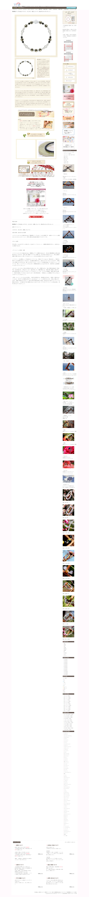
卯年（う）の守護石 (67, 699)
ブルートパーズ (66, 797)
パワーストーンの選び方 (67, 153)
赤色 (64, 689)
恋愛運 (65, 644)
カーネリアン (66, 758)
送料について (41, 892)
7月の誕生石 (66, 667)
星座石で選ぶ (60, 9)
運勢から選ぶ (66, 157)
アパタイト (65, 738)
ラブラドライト (66, 820)
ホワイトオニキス (66, 753)
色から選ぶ (65, 160)
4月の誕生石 (66, 663)
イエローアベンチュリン (67, 746)
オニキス (65, 752)
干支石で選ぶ (55, 9)
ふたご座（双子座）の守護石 (68, 717)
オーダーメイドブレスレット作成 (69, 152)
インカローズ (66, 749)
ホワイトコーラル (66, 793)
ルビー (65, 824)
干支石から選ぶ (66, 161)
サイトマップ (64, 892)
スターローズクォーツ (67, 831)
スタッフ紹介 (51, 892)
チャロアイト (66, 785)
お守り (65, 654)
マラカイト (65, 812)
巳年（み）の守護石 (67, 702)
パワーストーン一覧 (73, 9)
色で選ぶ (50, 9)
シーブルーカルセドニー (67, 772)
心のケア (65, 655)
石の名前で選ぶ (66, 9)
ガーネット (65, 757)
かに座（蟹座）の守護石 (67, 718)
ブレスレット (15, 9)
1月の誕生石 (66, 659)
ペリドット (65, 807)
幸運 (64, 643)
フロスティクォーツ (67, 804)
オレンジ (65, 686)
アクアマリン (66, 734)
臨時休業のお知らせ (58, 892)
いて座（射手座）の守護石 (68, 725)
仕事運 (65, 647)
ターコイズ (65, 781)
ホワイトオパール (66, 754)
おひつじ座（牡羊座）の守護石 (68, 714)
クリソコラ (65, 764)
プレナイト (65, 801)
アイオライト (66, 733)
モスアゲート (66, 815)
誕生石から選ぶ (66, 158)
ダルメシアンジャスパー (67, 784)
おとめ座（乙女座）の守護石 (68, 721)
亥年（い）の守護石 (67, 710)
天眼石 (65, 834)
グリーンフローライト (67, 803)
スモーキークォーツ (67, 777)
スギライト (65, 776)
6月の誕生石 (66, 666)
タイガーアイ (66, 783)
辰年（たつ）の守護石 (67, 701)
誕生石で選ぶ (46, 9)
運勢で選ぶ (40, 9)
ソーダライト (66, 780)
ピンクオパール (66, 792)
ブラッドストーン (66, 796)
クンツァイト (66, 766)
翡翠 (64, 773)
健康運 (65, 650)
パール (65, 789)
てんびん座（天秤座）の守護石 (68, 722)
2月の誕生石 (66, 660)
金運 (64, 646)
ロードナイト (66, 832)
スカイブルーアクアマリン (68, 735)
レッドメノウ (66, 828)
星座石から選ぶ (66, 162)
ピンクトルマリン (66, 788)
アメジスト (65, 742)
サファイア (65, 769)
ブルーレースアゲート (67, 800)
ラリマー (65, 822)
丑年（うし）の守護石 (67, 697)
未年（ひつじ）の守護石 (67, 705)
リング (36, 9)
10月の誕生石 (66, 671)
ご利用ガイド (46, 892)
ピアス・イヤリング (31, 9)
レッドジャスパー (66, 826)
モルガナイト (66, 816)
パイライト (65, 791)
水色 (64, 682)
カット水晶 (65, 835)
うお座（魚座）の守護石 (67, 729)
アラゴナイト (66, 745)
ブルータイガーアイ (67, 808)
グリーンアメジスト (67, 795)
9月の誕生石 (66, 670)
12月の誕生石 (66, 674)
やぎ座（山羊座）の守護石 (68, 726)
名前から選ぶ (66, 156)
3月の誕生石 (66, 662)
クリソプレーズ (66, 765)
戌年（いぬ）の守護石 (67, 709)
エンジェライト (66, 750)
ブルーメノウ (66, 799)
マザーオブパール (66, 811)
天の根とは (22, 7)
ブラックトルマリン (67, 787)
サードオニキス (66, 768)
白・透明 (65, 678)
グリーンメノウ (66, 762)
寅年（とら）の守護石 (67, 698)
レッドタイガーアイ (67, 827)
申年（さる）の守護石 (67, 706)
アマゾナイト (66, 741)
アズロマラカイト (66, 737)
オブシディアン (66, 756)
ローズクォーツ (66, 830)
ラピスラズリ (66, 819)
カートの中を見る (72, 7)
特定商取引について (70, 892)
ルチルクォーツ (66, 823)
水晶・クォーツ (66, 761)
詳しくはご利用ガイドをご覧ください (70, 842)
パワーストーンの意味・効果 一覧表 (69, 154)
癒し (64, 651)
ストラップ (20, 9)
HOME (16, 7)
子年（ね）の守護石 (67, 695)
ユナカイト (65, 818)
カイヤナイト (66, 760)
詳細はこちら (40, 853)
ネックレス (25, 9)
